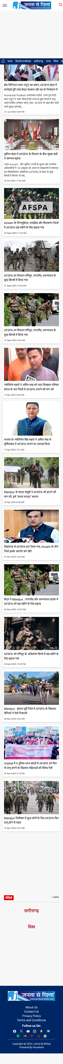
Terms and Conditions (31, 1020)
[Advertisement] (31, 35)
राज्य (48, 61)
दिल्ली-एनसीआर (23, 61)
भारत (10, 61)
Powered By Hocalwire (31, 1047)
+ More (55, 897)
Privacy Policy (31, 1016)
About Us (31, 1007)
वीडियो (8, 897)
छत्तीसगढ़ (38, 61)
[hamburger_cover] (5, 4)
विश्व (56, 61)
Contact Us (31, 1011)
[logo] (32, 5)
